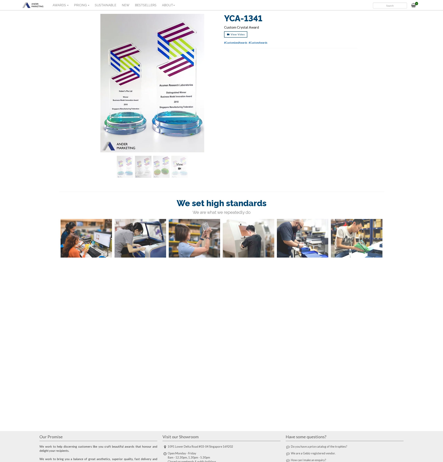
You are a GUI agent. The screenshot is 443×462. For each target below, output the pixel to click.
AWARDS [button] (60, 5)
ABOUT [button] (167, 5)
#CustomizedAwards (235, 42)
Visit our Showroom (180, 436)
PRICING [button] (81, 5)
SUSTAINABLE (105, 5)
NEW (125, 5)
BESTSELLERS (145, 5)
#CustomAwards (258, 42)
